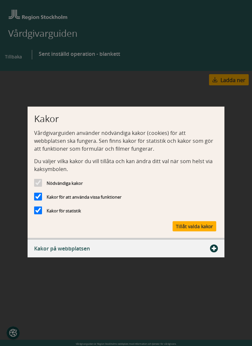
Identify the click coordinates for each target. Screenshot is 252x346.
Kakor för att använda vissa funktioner (84, 197)
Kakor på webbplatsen (62, 248)
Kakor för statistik (64, 211)
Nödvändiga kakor (65, 183)
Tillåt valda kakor (194, 226)
